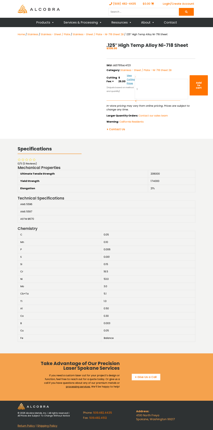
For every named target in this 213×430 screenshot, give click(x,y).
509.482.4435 (102, 413)
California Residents (131, 122)
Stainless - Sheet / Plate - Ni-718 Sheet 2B (98, 34)
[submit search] (186, 12)
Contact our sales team (153, 115)
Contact (170, 22)
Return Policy (26, 426)
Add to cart (199, 85)
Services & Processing (81, 22)
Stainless (32, 34)
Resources (119, 22)
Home (21, 34)
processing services (78, 386)
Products (43, 22)
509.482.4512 (98, 418)
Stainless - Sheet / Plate (55, 34)
